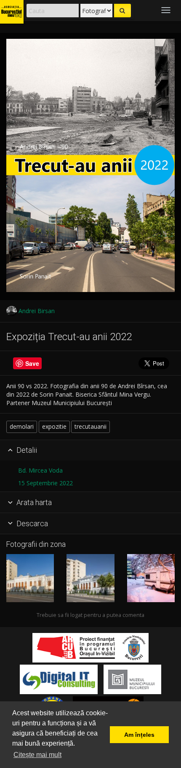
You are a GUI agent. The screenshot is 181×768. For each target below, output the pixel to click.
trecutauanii (90, 426)
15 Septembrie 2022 (45, 483)
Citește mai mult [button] (37, 754)
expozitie (54, 426)
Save (32, 363)
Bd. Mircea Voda (40, 470)
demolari (22, 426)
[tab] (90, 451)
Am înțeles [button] (139, 734)
